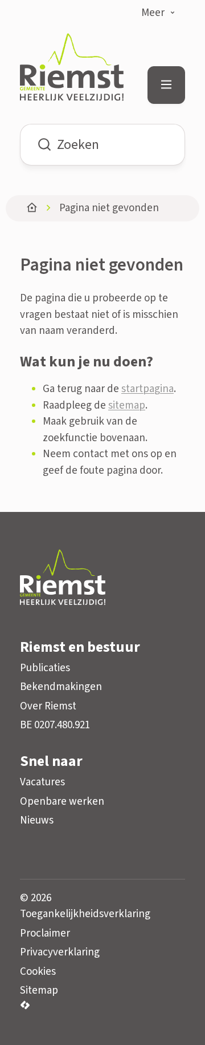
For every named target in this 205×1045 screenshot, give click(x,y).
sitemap (126, 405)
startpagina (147, 389)
